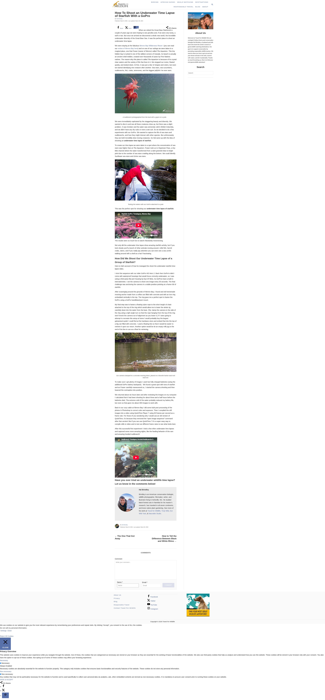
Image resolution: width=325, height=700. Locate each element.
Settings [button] (3, 631)
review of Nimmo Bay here (128, 48)
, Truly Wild (164, 511)
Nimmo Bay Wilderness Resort (151, 46)
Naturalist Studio (155, 513)
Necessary (6, 663)
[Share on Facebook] (3, 687)
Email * (144, 582)
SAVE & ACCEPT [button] (6, 680)
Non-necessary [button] (5, 671)
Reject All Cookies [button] (6, 636)
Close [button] (9, 631)
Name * (120, 582)
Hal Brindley (119, 18)
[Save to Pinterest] (5, 695)
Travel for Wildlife (154, 511)
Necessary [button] (4, 660)
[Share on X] (3, 691)
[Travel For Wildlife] (122, 4)
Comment (118, 559)
